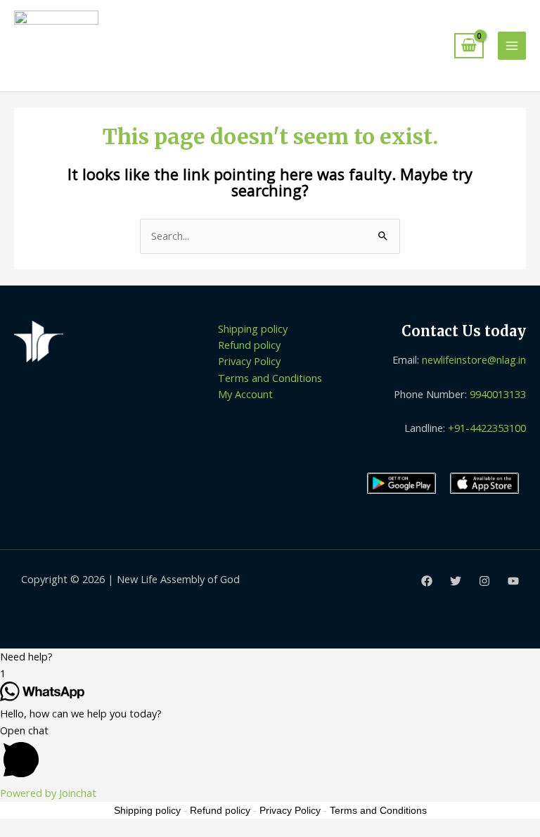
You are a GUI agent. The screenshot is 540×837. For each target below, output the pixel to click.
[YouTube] (513, 581)
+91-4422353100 (487, 428)
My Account (245, 394)
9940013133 (498, 394)
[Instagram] (484, 581)
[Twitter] (455, 581)
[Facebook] (426, 581)
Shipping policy (253, 328)
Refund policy (249, 345)
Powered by (48, 793)
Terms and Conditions (270, 378)
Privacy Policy (249, 361)
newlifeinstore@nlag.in (474, 359)
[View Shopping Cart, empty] (469, 45)
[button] (270, 656)
